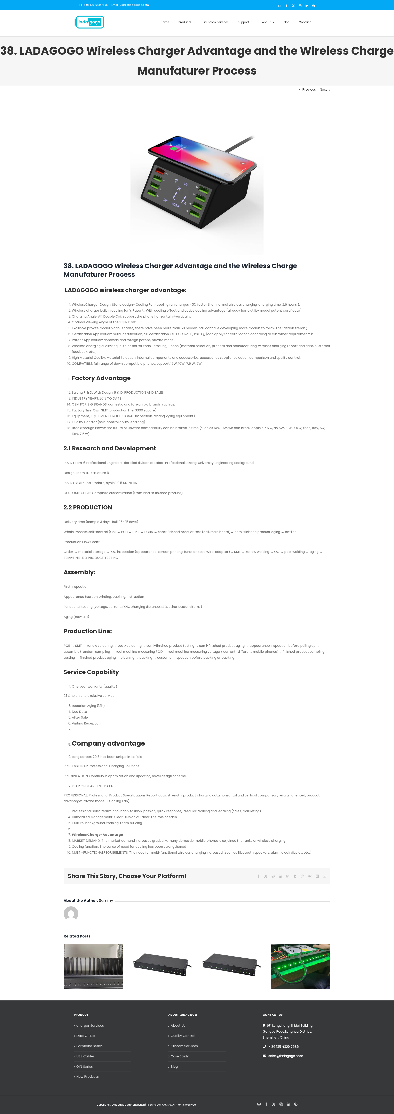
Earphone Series (89, 1046)
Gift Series (84, 1066)
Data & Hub (85, 1035)
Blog (174, 1066)
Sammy (106, 900)
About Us (178, 1025)
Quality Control (183, 1035)
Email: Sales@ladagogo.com (130, 5)
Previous (309, 89)
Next (323, 89)
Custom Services (184, 1046)
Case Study (180, 1056)
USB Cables (85, 1056)
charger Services (90, 1025)
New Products (87, 1076)
